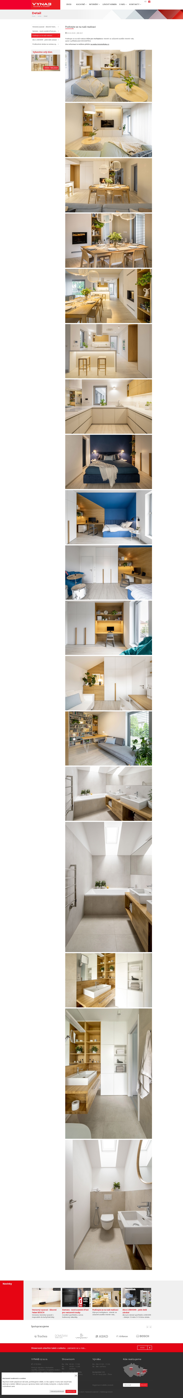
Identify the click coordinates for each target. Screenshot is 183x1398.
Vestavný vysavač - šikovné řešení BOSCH (44, 1311)
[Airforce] (122, 1336)
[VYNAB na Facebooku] (148, 1)
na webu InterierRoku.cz (100, 44)
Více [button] (142, 1348)
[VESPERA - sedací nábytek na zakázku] (81, 1336)
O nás (122, 4)
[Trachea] (40, 1336)
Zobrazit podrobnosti (57, 1391)
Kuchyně (80, 4)
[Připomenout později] (76, 1375)
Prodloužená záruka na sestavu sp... (44, 44)
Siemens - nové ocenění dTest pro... (44, 31)
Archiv (39, 16)
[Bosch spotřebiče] (142, 1336)
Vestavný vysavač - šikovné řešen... (44, 27)
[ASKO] (102, 1336)
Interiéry (94, 4)
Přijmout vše (71, 1391)
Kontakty (134, 4)
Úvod (69, 4)
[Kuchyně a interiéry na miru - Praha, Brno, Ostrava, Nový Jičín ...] (137, 1370)
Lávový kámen (110, 4)
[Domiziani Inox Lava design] (61, 1336)
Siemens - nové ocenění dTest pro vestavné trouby (75, 1311)
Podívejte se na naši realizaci (42, 35)
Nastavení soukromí (91, 1392)
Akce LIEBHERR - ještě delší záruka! (44, 40)
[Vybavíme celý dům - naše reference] (45, 60)
